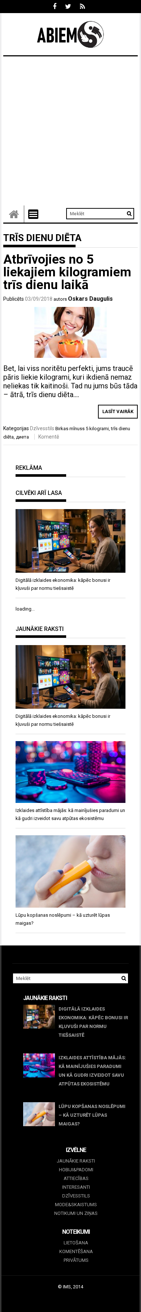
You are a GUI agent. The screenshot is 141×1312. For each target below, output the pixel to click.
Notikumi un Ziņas (76, 1213)
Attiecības (76, 1178)
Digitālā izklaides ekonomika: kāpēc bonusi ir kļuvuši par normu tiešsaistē (93, 1022)
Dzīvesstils (42, 428)
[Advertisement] (70, 131)
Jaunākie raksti (76, 1161)
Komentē (48, 437)
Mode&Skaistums (76, 1204)
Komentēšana (76, 1251)
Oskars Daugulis (90, 298)
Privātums (76, 1260)
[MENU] (33, 214)
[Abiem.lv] (13, 214)
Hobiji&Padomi (76, 1169)
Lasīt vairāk (117, 411)
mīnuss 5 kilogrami (89, 428)
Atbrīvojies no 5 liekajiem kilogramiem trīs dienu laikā (67, 272)
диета (22, 437)
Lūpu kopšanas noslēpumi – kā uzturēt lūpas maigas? (92, 1115)
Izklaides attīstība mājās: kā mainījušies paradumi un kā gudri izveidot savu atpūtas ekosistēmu (92, 1071)
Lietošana (76, 1242)
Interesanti (76, 1187)
